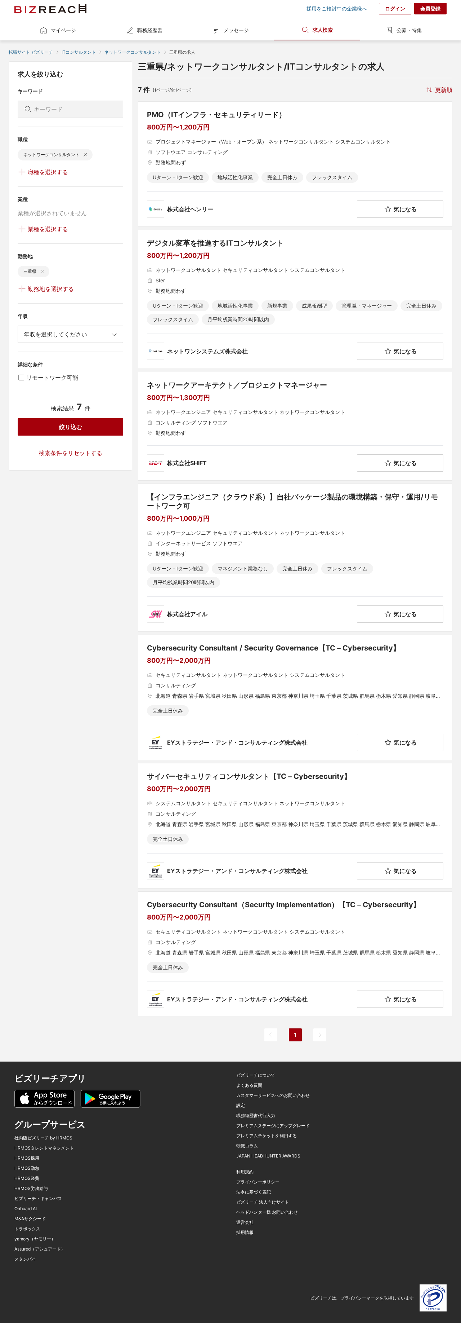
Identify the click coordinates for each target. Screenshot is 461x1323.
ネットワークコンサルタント (132, 52)
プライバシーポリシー (257, 1182)
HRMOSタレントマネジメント (44, 1148)
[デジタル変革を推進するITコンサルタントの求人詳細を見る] (295, 299)
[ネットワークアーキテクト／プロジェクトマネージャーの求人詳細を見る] (295, 426)
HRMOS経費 (26, 1178)
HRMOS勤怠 (26, 1168)
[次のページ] (319, 1034)
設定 (240, 1105)
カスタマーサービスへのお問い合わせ (273, 1095)
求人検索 (323, 30)
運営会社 (245, 1222)
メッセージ (236, 30)
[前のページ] (270, 1034)
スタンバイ (25, 1259)
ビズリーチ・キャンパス (38, 1198)
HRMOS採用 (26, 1158)
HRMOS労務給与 (31, 1188)
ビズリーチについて (255, 1075)
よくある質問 (249, 1085)
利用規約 (245, 1172)
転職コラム (247, 1146)
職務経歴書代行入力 (255, 1115)
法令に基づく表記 (253, 1192)
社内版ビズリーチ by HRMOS (43, 1138)
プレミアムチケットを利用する (266, 1136)
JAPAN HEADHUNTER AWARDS (268, 1156)
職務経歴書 (149, 30)
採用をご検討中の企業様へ (336, 8)
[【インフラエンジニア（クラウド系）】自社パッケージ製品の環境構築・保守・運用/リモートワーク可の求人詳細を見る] (295, 557)
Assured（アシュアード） (39, 1249)
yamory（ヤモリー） (34, 1239)
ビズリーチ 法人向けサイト (262, 1202)
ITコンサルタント (79, 52)
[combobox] (70, 334)
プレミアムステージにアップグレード (273, 1126)
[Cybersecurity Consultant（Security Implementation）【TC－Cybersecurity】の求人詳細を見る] (295, 954)
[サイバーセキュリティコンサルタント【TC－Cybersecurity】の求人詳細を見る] (295, 825)
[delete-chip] (85, 154)
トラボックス (27, 1229)
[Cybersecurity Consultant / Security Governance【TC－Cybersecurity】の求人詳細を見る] (295, 697)
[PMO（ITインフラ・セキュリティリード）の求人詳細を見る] (295, 164)
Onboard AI (25, 1209)
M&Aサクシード (30, 1219)
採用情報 (245, 1232)
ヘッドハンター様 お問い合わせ (267, 1212)
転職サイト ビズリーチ (31, 52)
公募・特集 (409, 30)
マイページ (63, 30)
